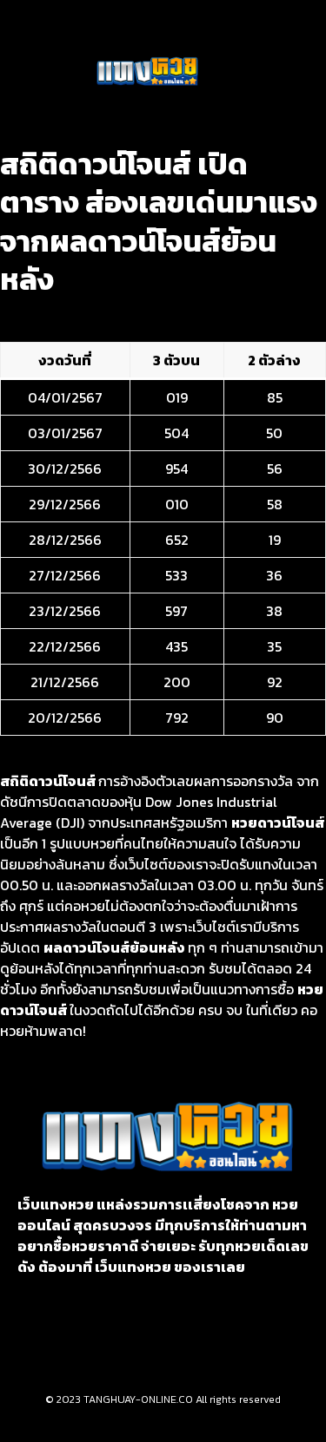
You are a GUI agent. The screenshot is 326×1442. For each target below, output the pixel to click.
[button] (51, 72)
